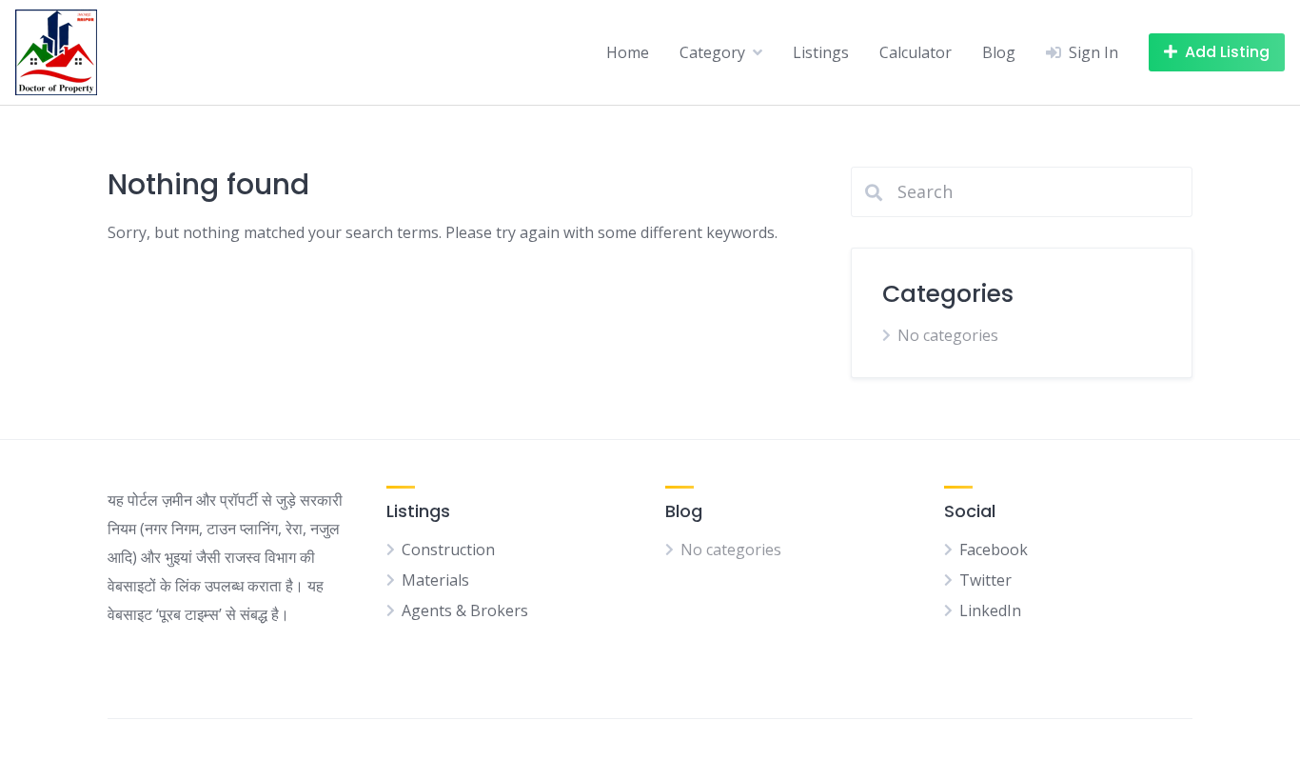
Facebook (993, 549)
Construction (448, 549)
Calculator (915, 52)
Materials (435, 580)
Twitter (985, 580)
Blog (998, 52)
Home (627, 52)
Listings (821, 52)
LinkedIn (990, 610)
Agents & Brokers (465, 610)
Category (712, 52)
